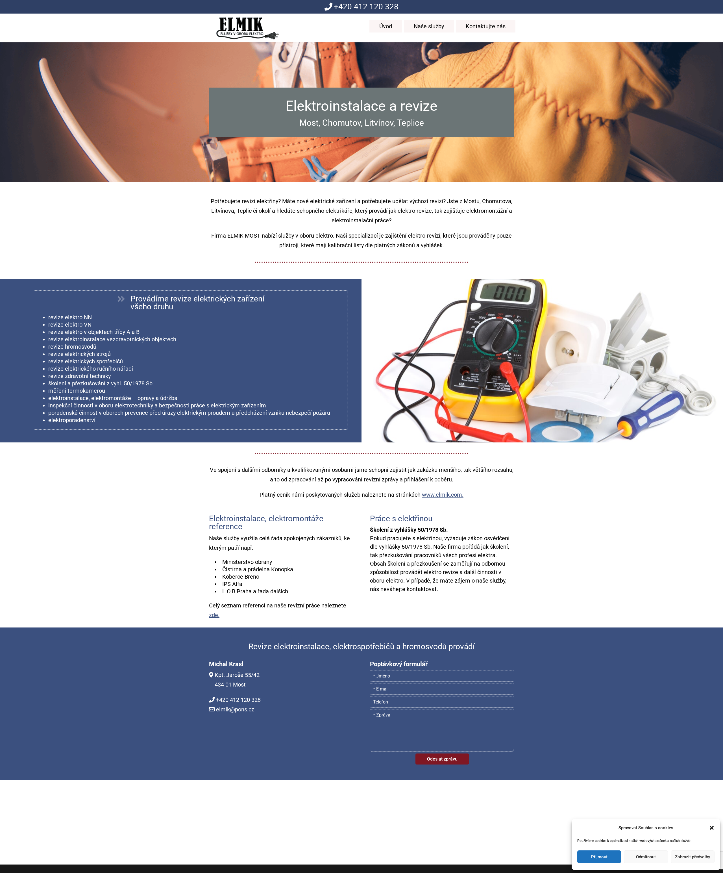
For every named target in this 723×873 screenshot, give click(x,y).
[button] (712, 828)
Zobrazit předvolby (692, 856)
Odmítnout (646, 856)
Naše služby (429, 26)
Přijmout (599, 856)
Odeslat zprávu (442, 759)
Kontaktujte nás (486, 26)
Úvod (385, 26)
